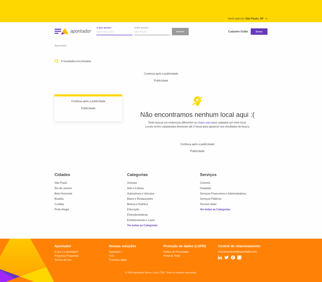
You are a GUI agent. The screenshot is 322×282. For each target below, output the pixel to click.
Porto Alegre (62, 209)
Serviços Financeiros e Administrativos (223, 193)
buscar (180, 31)
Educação (133, 209)
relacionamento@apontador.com (237, 251)
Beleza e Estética (137, 204)
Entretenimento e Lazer (141, 220)
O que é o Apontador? (66, 251)
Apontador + (115, 251)
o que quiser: (104, 27)
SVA (111, 255)
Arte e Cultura (135, 188)
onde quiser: (141, 27)
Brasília (59, 198)
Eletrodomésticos (137, 214)
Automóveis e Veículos (140, 193)
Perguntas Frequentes (67, 255)
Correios (205, 182)
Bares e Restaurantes (140, 198)
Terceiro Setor (208, 204)
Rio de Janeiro (63, 188)
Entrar (259, 31)
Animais (132, 182)
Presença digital (117, 259)
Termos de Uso (63, 259)
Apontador (61, 45)
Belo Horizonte (63, 193)
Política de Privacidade (176, 251)
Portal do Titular (172, 255)
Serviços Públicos (210, 198)
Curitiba (59, 204)
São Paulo (61, 182)
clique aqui (204, 122)
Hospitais (205, 188)
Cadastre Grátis (238, 31)
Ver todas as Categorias (142, 225)
